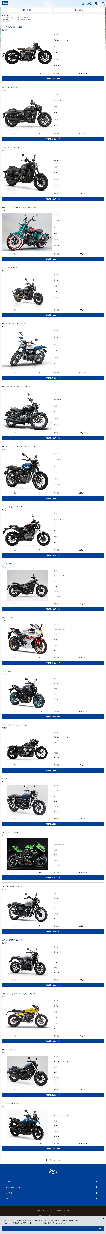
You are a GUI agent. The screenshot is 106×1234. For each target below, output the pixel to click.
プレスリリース (64, 1215)
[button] (100, 1228)
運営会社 (39, 1215)
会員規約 (37, 1210)
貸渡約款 (59, 1210)
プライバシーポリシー (49, 1210)
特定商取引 (67, 1210)
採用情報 (51, 1215)
